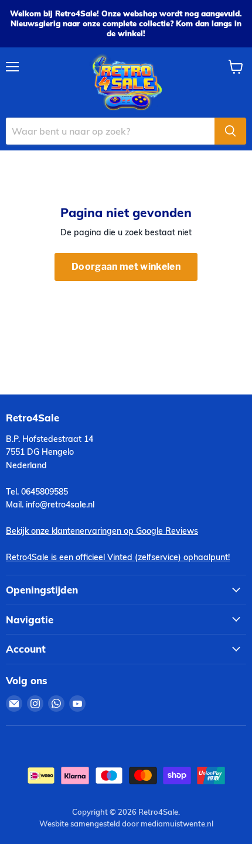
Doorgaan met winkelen (126, 266)
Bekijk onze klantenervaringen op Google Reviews (102, 531)
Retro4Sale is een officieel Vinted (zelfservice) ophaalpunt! (118, 557)
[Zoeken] (230, 131)
